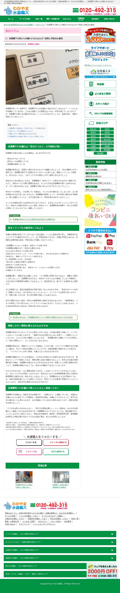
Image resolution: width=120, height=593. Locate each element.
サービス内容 (10, 516)
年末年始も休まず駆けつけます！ (99, 183)
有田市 (107, 132)
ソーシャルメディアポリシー (44, 524)
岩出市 (93, 143)
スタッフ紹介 (55, 521)
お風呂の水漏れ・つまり (14, 519)
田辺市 (107, 136)
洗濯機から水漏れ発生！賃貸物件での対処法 (60, 486)
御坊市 (93, 136)
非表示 (15, 125)
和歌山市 (93, 129)
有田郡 (107, 146)
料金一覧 (74, 519)
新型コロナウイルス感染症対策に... (99, 190)
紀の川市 (107, 139)
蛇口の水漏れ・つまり (59, 519)
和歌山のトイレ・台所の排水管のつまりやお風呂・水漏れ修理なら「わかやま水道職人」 (40, 513)
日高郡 (93, 150)
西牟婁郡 (107, 150)
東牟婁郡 (100, 153)
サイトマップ (24, 524)
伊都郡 (93, 146)
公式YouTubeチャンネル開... (97, 169)
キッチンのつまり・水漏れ (52, 516)
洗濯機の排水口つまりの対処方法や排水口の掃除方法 (34, 219)
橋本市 (93, 132)
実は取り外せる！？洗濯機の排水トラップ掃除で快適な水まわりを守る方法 (43, 317)
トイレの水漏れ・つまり (28, 516)
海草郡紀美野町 (107, 143)
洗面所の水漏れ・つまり (37, 519)
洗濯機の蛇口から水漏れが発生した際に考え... (24, 486)
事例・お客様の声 (12, 521)
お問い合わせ (10, 524)
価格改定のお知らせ (93, 176)
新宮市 (93, 139)
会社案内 (67, 521)
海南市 (107, 129)
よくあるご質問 (28, 521)
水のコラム (42, 521)
